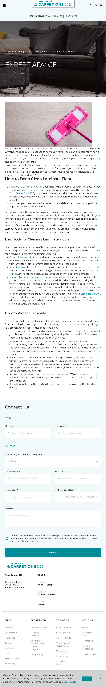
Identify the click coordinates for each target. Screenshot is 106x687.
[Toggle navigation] (4, 5)
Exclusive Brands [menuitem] (61, 662)
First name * (11, 426)
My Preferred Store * (64, 490)
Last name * (60, 426)
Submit (53, 552)
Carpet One (11, 51)
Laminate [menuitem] (9, 648)
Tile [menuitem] (7, 653)
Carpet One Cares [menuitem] (88, 634)
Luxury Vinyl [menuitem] (11, 633)
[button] (90, 5)
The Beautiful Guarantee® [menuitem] (63, 644)
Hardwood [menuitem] (10, 638)
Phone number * (13, 472)
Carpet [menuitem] (8, 643)
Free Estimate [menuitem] (12, 658)
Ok (87, 678)
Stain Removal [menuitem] (63, 627)
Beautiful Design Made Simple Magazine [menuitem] (37, 645)
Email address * (62, 472)
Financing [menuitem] (10, 663)
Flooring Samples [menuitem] (35, 634)
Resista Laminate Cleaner (85, 293)
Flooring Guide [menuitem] (63, 638)
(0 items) (101, 5)
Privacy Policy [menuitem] (89, 654)
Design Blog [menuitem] (37, 654)
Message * (10, 508)
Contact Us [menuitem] (87, 641)
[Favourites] (96, 5)
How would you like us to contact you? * (24, 454)
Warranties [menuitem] (61, 651)
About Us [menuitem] (86, 627)
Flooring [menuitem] (9, 627)
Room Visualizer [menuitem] (39, 627)
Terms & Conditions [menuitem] (87, 647)
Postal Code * (11, 490)
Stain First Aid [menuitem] (63, 633)
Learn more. (70, 682)
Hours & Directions (14, 587)
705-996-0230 (71, 16)
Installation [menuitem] (62, 656)
